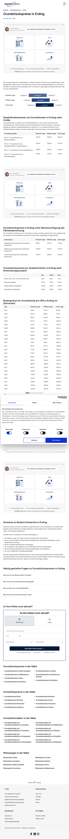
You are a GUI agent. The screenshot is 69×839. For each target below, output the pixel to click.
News (37, 802)
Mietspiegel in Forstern (43, 757)
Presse (38, 799)
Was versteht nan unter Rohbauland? (15, 588)
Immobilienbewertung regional (14, 802)
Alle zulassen (56, 440)
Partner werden (40, 816)
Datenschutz (9, 818)
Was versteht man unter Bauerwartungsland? (18, 581)
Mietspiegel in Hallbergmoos (44, 768)
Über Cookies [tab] (57, 402)
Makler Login (40, 818)
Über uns (38, 794)
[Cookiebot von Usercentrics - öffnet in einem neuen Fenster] (59, 397)
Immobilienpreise (12, 696)
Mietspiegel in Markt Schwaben (13, 764)
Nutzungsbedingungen (12, 821)
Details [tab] (34, 402)
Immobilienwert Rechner (12, 794)
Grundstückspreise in (17, 671)
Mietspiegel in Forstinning (12, 768)
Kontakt (38, 797)
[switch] (26, 433)
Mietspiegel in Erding (10, 757)
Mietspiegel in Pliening (42, 761)
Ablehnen (34, 440)
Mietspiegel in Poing (42, 764)
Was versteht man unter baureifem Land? (17, 594)
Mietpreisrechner (10, 805)
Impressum (8, 816)
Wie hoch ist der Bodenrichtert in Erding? (17, 575)
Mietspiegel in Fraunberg (11, 761)
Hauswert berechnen (11, 797)
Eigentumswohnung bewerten (14, 799)
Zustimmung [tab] (12, 402)
